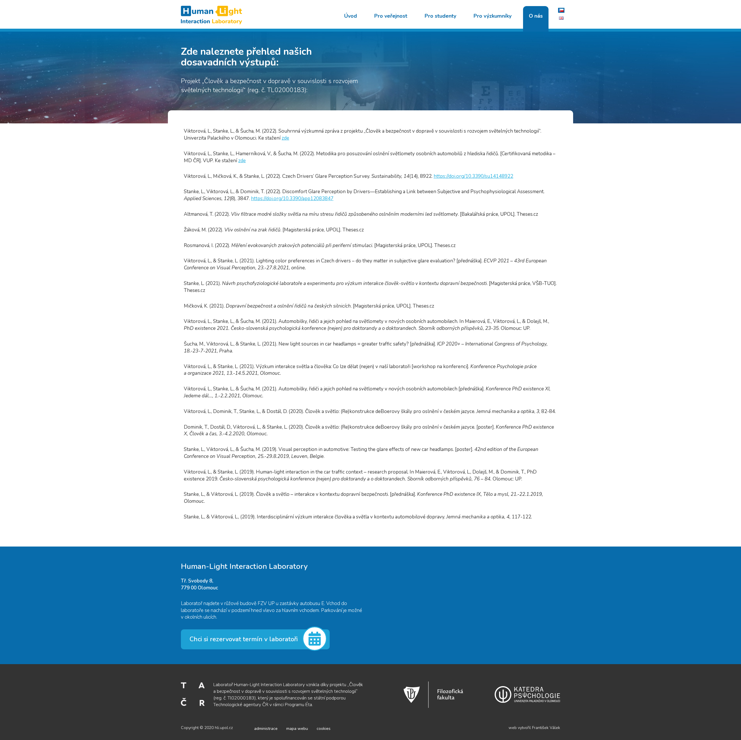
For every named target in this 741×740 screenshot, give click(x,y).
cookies (324, 728)
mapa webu (297, 728)
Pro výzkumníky (492, 15)
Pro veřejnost (390, 15)
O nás (536, 15)
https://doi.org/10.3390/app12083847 (292, 198)
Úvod (350, 15)
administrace (266, 728)
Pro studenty (440, 15)
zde (285, 138)
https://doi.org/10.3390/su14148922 (473, 176)
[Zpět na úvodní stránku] (214, 14)
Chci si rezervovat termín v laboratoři (244, 639)
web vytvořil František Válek (534, 728)
